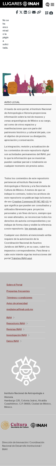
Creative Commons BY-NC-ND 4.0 (30, 201)
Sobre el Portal (14, 285)
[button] (47, 13)
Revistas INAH (14, 329)
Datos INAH (12, 341)
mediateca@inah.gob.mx (19, 309)
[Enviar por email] (34, 12)
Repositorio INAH (15, 323)
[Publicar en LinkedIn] (25, 12)
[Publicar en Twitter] (21, 12)
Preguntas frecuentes (18, 291)
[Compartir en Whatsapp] (29, 12)
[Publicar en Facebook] (17, 12)
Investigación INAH (16, 335)
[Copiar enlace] (39, 12)
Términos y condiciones (19, 297)
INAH (9, 317)
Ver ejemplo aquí (33, 228)
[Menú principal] (52, 4)
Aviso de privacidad (17, 303)
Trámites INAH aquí (21, 258)
